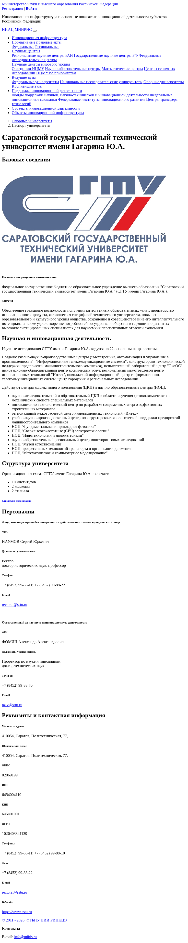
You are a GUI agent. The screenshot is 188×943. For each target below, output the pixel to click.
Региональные (47, 47)
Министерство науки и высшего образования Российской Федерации (60, 4)
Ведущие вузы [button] (24, 77)
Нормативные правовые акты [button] (36, 42)
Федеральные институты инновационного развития (101, 99)
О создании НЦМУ (28, 69)
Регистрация (12, 8)
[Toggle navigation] (35, 31)
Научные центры (26, 51)
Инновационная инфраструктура (39, 38)
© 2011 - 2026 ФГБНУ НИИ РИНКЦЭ (34, 920)
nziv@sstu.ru (12, 705)
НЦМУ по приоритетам (56, 73)
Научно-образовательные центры (73, 69)
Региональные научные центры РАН (42, 55)
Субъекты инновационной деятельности (46, 108)
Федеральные (23, 47)
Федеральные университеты (35, 82)
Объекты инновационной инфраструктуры (48, 113)
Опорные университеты (163, 82)
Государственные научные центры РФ (106, 55)
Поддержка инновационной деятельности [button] (47, 91)
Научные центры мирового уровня (41, 64)
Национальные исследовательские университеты (101, 82)
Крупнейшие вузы (27, 86)
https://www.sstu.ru (17, 912)
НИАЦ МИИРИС (17, 29)
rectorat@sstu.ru (14, 604)
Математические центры (122, 69)
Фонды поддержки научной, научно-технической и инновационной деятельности (80, 95)
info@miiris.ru (25, 937)
